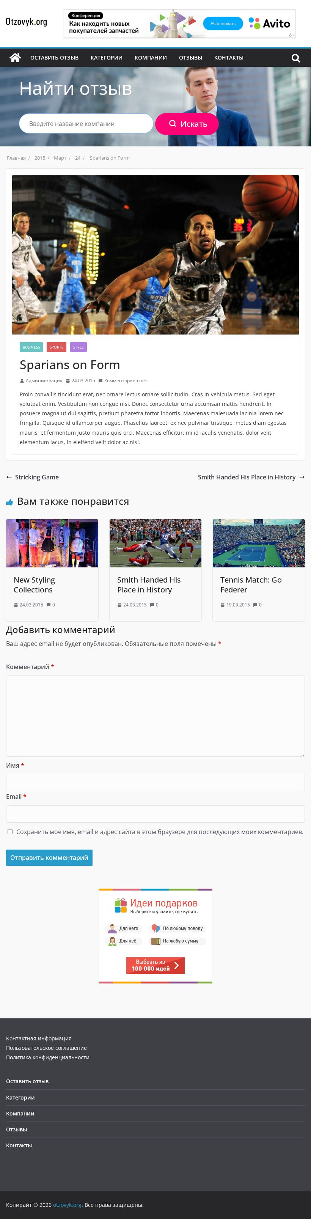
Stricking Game (37, 477)
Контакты (228, 57)
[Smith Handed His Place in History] (156, 524)
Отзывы (190, 57)
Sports (56, 347)
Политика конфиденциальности (48, 1057)
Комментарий (30, 667)
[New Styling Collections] (52, 524)
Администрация (44, 380)
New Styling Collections (34, 585)
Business (31, 347)
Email (16, 796)
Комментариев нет (125, 380)
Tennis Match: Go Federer (251, 585)
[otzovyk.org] (15, 58)
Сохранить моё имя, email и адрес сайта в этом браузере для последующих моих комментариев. (159, 832)
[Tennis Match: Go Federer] (259, 524)
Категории (107, 57)
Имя (15, 765)
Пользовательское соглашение (46, 1047)
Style (78, 347)
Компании (151, 57)
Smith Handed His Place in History (247, 477)
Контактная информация (39, 1038)
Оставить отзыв (54, 57)
